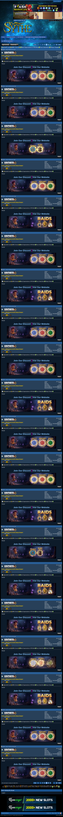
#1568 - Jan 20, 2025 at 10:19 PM (9, 306)
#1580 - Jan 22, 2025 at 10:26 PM (9, 746)
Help (53, 813)
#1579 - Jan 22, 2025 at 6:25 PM (8, 709)
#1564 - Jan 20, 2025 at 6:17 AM (8, 159)
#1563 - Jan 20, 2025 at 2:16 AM (8, 122)
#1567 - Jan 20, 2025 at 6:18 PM (8, 269)
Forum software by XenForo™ (11, 815)
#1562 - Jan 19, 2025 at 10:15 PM (9, 86)
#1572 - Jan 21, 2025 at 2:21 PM (8, 453)
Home (55, 813)
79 (46, 44)
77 (42, 44)
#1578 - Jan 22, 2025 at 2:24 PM (8, 673)
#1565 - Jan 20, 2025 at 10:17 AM (9, 196)
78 (44, 44)
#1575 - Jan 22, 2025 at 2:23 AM (8, 563)
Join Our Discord (22, 67)
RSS (60, 813)
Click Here (59, 55)
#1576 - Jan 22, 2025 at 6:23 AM (8, 599)
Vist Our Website (41, 67)
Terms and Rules (59, 815)
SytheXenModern (5, 813)
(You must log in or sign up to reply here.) (10, 782)
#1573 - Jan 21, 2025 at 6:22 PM (8, 489)
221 (56, 44)
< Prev (35, 44)
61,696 (60, 52)
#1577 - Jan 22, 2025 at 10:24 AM (9, 636)
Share (59, 83)
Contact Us (49, 813)
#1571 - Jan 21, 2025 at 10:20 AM (9, 416)
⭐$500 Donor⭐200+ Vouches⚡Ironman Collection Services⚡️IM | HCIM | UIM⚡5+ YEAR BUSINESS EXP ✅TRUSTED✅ (31, 786)
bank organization (8, 41)
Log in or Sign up (57, 1)
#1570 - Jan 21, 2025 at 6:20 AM (8, 379)
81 (50, 44)
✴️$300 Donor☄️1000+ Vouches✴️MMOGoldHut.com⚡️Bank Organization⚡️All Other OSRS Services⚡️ (29, 785)
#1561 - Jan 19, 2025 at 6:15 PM (8, 49)
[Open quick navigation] (61, 37)
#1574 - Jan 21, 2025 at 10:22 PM (9, 526)
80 (48, 44)
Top (58, 813)
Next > (59, 44)
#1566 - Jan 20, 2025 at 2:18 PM (8, 232)
